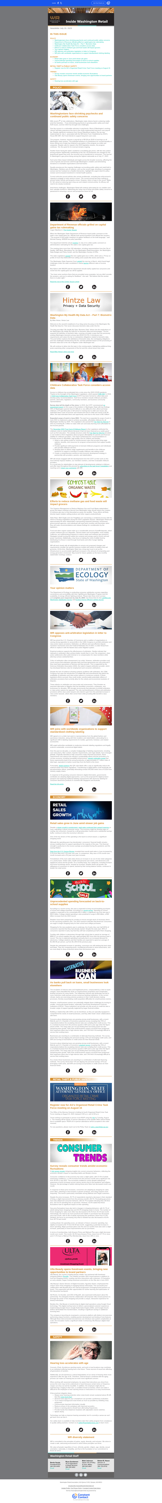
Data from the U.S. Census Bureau (62, 851)
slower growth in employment (67, 827)
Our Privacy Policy (76, 1488)
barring (86, 263)
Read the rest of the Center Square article (64, 282)
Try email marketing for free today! (81, 1499)
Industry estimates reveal (96, 758)
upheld (79, 261)
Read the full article (57, 784)
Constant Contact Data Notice (92, 1488)
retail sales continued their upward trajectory (93, 827)
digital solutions (64, 766)
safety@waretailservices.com (88, 1423)
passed (67, 256)
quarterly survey (84, 1045)
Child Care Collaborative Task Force (64, 396)
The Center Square (70, 230)
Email (52, 1468)
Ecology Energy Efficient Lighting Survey (90, 600)
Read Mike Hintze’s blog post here (62, 352)
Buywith (66, 1276)
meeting (75, 243)
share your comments (68, 468)
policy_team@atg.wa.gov (99, 1127)
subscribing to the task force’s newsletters (94, 466)
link (93, 1118)
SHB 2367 (101, 394)
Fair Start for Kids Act (101, 422)
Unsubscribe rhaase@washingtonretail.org (81, 1486)
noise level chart (66, 1397)
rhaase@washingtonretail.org (80, 1490)
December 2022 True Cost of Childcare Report (69, 429)
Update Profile (65, 1488)
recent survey (88, 910)
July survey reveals (58, 1171)
